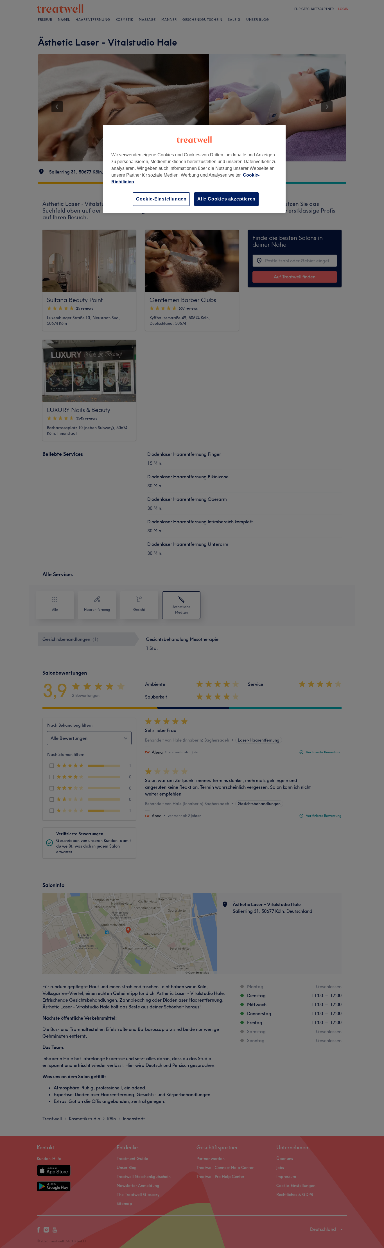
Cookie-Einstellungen (161, 199)
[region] (194, 169)
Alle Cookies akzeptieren (226, 199)
